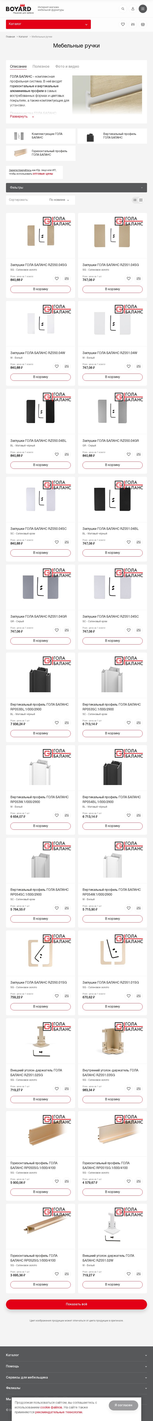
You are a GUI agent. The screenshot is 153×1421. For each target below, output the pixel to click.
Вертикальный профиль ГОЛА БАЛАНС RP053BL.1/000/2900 (39, 707)
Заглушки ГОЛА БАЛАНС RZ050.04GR (110, 441)
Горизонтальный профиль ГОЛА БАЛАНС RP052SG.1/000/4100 (33, 1258)
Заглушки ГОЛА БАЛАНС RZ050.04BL (38, 441)
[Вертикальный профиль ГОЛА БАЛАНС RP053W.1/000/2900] (40, 790)
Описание (18, 66)
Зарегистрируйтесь (20, 170)
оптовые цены (43, 174)
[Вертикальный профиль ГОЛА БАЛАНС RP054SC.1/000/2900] (40, 882)
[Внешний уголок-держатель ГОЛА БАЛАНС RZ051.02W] (112, 1248)
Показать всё (76, 1304)
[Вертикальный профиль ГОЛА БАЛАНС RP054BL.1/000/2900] (112, 790)
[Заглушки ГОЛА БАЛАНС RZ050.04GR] (112, 431)
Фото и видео (67, 66)
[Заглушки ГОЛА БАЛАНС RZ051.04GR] (40, 607)
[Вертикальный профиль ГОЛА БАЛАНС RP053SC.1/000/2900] (112, 697)
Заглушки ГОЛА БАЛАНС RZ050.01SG (38, 982)
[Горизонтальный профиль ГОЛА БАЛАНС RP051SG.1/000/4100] (112, 1155)
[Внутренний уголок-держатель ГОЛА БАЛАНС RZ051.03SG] (112, 1063)
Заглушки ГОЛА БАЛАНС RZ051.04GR (38, 616)
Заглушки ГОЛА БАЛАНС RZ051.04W (109, 353)
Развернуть (19, 116)
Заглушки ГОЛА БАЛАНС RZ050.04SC (38, 529)
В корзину (40, 289)
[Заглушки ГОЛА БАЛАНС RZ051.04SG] (112, 255)
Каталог (15, 24)
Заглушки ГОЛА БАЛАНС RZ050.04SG (38, 265)
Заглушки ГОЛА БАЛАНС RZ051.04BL (110, 529)
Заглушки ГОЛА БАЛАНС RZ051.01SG (110, 982)
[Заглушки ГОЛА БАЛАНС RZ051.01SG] (112, 973)
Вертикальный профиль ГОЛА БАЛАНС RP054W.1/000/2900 (111, 892)
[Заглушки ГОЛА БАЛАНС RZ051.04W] (112, 343)
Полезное (41, 66)
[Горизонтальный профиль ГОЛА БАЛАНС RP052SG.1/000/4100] (40, 1248)
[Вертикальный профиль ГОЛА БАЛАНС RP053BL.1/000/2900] (40, 697)
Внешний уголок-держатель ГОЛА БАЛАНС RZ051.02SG (36, 1073)
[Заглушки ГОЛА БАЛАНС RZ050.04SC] (40, 519)
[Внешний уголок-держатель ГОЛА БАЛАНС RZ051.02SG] (40, 1063)
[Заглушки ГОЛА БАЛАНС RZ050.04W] (40, 343)
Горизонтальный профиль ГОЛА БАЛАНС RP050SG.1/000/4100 (33, 1166)
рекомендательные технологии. (59, 1412)
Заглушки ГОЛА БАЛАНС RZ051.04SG (110, 265)
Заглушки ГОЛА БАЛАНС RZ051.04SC (110, 616)
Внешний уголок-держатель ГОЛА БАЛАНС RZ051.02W (108, 1258)
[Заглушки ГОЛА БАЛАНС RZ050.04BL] (40, 431)
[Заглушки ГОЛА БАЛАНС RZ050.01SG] (40, 973)
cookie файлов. (51, 1407)
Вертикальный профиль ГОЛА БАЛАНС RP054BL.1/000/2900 (111, 800)
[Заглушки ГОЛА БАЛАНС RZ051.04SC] (112, 607)
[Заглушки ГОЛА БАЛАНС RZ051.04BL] (112, 519)
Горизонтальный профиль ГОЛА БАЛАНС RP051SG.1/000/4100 (105, 1166)
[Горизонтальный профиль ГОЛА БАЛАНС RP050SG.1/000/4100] (40, 1155)
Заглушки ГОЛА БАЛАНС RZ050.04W (37, 353)
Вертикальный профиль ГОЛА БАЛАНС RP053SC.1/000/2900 (111, 707)
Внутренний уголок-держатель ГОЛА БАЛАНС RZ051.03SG (110, 1073)
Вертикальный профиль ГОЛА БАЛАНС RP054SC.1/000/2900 (39, 892)
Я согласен (123, 1405)
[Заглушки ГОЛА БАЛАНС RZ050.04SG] (40, 255)
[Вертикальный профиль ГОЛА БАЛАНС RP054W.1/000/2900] (112, 882)
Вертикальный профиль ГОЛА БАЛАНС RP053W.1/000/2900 (39, 800)
